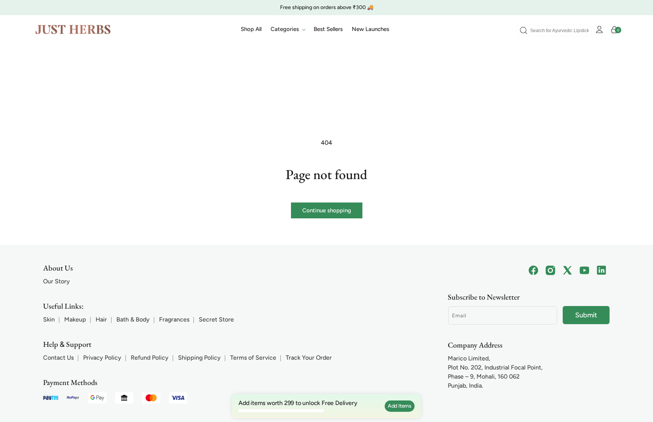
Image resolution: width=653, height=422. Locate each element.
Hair (101, 319)
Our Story (56, 281)
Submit (586, 315)
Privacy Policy (102, 357)
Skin (49, 319)
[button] (287, 29)
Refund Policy (150, 357)
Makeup (75, 319)
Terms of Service (253, 357)
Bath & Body (133, 319)
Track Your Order (309, 357)
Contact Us (58, 357)
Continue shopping (326, 210)
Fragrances (174, 319)
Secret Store (216, 319)
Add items (400, 406)
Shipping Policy (199, 357)
